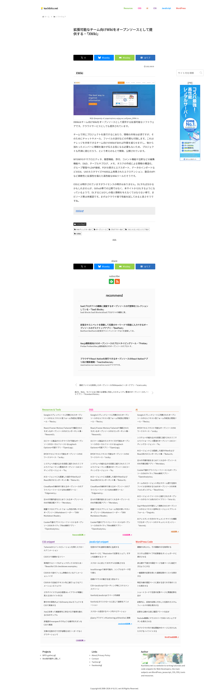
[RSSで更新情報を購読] (117, 281)
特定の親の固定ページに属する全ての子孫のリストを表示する (157, 584)
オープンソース (101, 229)
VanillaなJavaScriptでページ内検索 (105, 595)
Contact (95, 658)
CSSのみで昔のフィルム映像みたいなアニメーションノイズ (63, 574)
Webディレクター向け (84, 229)
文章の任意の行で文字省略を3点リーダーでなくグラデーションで (63, 633)
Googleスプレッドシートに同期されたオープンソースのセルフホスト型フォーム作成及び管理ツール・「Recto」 (63, 418)
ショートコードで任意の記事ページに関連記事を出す (157, 594)
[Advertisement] (114, 44)
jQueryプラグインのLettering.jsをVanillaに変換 (110, 617)
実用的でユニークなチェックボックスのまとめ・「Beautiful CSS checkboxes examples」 (63, 565)
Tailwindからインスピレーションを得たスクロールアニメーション (64, 549)
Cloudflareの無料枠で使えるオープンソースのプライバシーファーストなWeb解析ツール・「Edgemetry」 (63, 489)
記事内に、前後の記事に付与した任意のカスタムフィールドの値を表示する (157, 603)
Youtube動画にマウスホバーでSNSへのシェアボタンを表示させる (156, 620)
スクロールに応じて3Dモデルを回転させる (107, 563)
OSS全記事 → (127, 535)
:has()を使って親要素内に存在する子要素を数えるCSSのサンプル (63, 613)
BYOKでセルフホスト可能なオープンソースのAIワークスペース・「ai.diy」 (63, 455)
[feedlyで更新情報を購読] (111, 281)
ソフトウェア (81, 224)
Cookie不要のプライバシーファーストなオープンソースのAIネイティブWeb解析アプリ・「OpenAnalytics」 (63, 525)
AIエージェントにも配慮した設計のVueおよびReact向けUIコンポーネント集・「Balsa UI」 (62, 478)
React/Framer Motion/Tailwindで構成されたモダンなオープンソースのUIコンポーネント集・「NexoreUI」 (63, 431)
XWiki (78, 210)
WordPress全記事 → (172, 637)
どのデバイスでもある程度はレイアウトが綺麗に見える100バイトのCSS (63, 594)
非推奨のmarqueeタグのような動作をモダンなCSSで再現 (63, 623)
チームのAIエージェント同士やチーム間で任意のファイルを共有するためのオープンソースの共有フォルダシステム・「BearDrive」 (157, 486)
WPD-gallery (48, 655)
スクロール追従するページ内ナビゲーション (108, 611)
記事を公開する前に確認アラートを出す (153, 611)
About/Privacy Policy (101, 655)
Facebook (96, 665)
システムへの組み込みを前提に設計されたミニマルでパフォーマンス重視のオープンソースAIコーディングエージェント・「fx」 (63, 467)
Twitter (95, 662)
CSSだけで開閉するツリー (54, 556)
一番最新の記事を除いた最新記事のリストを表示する (157, 574)
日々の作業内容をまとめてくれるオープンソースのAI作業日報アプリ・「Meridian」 (63, 501)
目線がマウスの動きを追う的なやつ (104, 579)
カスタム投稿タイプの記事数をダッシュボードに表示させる (157, 555)
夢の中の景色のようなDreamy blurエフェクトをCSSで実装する (63, 603)
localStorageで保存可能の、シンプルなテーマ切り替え (110, 571)
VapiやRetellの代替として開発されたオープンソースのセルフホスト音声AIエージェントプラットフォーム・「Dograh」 (157, 509)
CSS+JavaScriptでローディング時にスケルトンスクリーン (109, 587)
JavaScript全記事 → (125, 624)
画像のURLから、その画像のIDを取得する (154, 547)
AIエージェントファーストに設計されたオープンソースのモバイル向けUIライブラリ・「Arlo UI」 (156, 498)
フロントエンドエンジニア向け (138, 229)
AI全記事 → (175, 531)
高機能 (78, 234)
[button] (201, 72)
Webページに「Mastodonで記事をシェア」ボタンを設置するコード (110, 555)
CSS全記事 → (80, 640)
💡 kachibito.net (49, 8)
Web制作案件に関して (51, 658)
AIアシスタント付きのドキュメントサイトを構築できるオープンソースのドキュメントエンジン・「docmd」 (156, 522)
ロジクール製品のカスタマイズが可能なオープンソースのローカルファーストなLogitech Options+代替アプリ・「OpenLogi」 (63, 444)
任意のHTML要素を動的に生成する (104, 547)
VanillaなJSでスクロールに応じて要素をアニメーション (109, 603)
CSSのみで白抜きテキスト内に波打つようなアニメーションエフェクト (63, 584)
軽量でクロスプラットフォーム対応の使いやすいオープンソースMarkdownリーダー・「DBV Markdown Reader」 (63, 512)
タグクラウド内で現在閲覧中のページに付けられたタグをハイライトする (157, 629)
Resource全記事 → (78, 535)
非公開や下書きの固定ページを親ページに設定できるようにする (157, 565)
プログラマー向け (117, 229)
